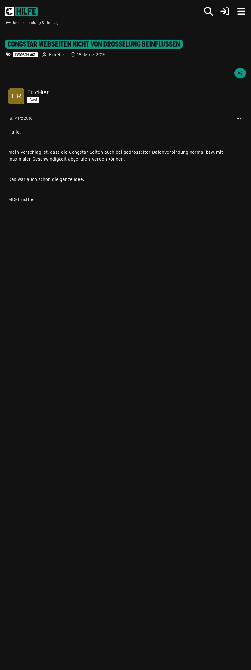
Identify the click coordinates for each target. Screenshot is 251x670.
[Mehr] (238, 118)
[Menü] (241, 11)
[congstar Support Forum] (21, 11)
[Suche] (208, 11)
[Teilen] (240, 73)
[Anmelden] (224, 11)
